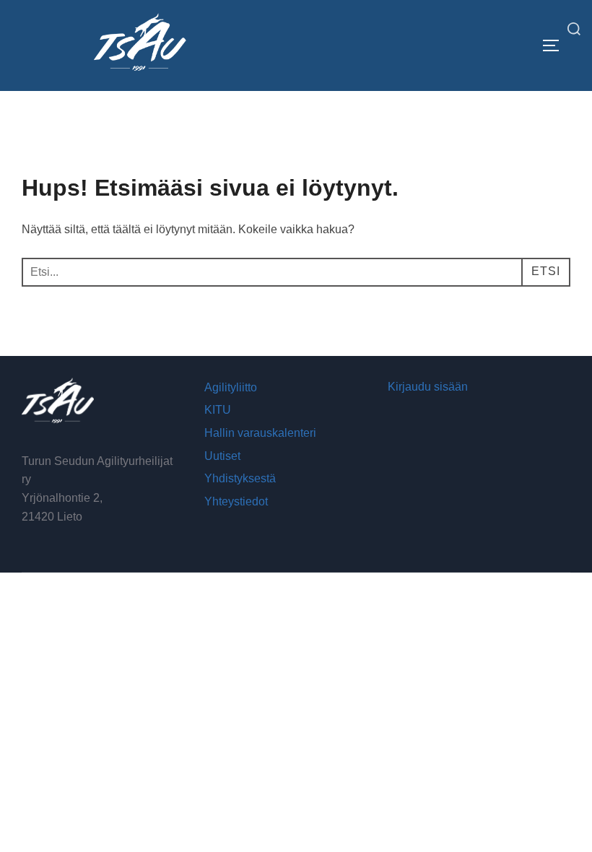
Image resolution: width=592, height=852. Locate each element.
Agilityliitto (230, 387)
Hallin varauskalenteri (260, 433)
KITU (217, 410)
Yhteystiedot (236, 501)
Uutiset (222, 456)
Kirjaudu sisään (428, 387)
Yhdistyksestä (240, 478)
